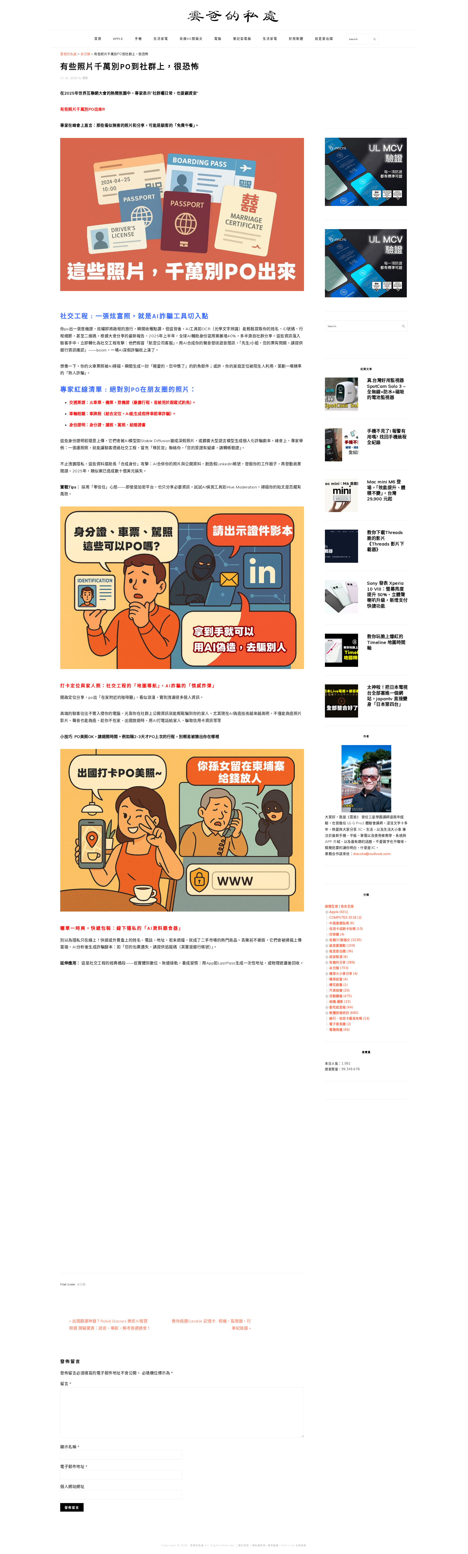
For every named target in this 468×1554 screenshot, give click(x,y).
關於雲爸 (243, 1545)
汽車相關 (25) (339, 990)
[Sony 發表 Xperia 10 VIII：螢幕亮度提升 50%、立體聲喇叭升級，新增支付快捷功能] (341, 597)
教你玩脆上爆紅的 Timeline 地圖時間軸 (386, 642)
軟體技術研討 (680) (343, 1013)
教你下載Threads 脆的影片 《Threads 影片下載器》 (385, 541)
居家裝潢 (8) (338, 957)
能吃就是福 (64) (341, 1007)
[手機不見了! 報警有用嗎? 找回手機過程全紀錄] (341, 445)
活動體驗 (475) (340, 996)
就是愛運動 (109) (342, 945)
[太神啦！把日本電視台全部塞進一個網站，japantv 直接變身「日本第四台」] (341, 701)
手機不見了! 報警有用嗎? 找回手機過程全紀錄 (387, 436)
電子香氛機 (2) (340, 1024)
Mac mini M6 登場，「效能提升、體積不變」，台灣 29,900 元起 (386, 490)
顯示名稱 (69, 1446)
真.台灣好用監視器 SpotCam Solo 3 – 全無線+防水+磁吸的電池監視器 (386, 389)
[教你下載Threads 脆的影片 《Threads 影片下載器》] (341, 547)
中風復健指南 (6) (341, 923)
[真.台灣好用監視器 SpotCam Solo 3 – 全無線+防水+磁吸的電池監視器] (341, 395)
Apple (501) (338, 912)
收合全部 (347, 906)
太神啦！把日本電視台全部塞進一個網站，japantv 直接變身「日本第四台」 (387, 695)
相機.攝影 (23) (340, 1001)
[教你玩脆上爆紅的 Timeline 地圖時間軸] (341, 651)
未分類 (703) (339, 968)
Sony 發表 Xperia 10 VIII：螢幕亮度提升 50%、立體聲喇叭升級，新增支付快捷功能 (387, 594)
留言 (65, 1383)
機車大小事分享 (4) (343, 973)
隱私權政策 (259, 1545)
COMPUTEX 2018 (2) (345, 917)
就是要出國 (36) (341, 951)
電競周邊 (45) (339, 1029)
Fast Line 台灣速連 (293, 1545)
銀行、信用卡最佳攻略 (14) (349, 1018)
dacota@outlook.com (371, 854)
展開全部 (331, 906)
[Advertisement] (182, 1040)
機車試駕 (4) (338, 979)
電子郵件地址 (73, 1466)
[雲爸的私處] (234, 24)
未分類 (81, 1284)
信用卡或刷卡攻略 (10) (346, 929)
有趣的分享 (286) (342, 962)
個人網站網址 (72, 1486)
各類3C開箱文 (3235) (345, 940)
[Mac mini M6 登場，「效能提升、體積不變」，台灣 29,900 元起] (341, 496)
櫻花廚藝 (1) (338, 985)
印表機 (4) (336, 934)
